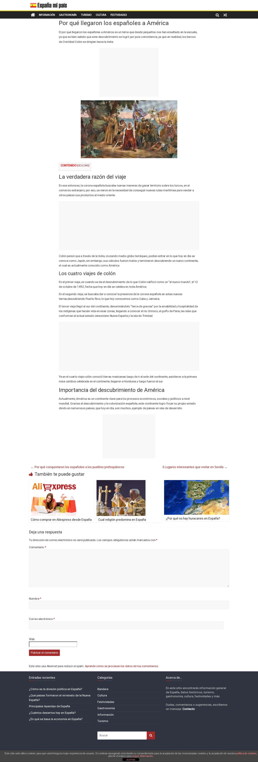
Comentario (37, 547)
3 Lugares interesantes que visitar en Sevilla (194, 467)
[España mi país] (33, 15)
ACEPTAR (130, 760)
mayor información (142, 755)
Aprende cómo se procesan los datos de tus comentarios (121, 666)
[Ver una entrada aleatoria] (225, 15)
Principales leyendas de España (49, 706)
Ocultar (83, 165)
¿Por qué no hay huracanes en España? (193, 518)
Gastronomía (68, 15)
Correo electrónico (42, 619)
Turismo (86, 15)
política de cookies (246, 753)
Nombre (35, 598)
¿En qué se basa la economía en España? (55, 719)
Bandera (102, 689)
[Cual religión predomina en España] (121, 482)
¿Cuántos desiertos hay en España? (52, 712)
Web (32, 639)
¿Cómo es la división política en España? (55, 689)
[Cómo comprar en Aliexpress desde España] (54, 482)
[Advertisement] (129, 72)
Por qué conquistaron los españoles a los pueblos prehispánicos (77, 467)
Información (47, 15)
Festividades (119, 15)
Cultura (101, 15)
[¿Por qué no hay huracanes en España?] (196, 482)
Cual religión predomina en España (122, 519)
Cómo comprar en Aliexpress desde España (61, 519)
